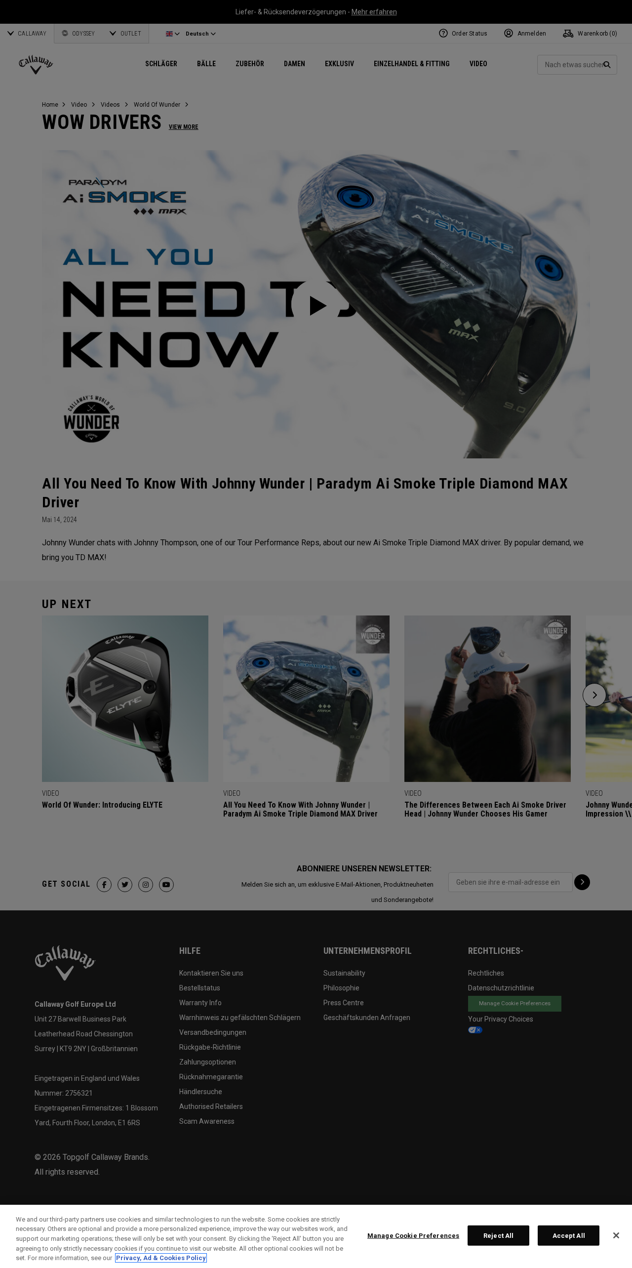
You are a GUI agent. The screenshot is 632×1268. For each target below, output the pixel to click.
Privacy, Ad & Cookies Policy (161, 1258)
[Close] (616, 1235)
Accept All (569, 1235)
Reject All (498, 1235)
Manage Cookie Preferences (413, 1235)
